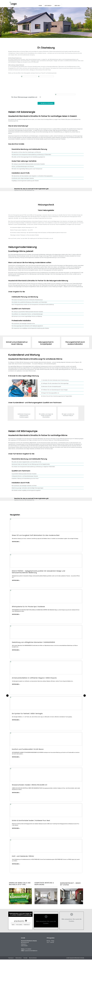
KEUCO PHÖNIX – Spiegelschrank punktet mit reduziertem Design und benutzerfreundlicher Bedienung (38, 572)
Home (40, 5)
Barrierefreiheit (33, 957)
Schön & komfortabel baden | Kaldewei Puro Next (31, 820)
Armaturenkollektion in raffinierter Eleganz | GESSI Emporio (34, 678)
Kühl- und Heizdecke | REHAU (23, 856)
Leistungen (48, 5)
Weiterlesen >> (16, 541)
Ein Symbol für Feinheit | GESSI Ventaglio (27, 714)
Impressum (11, 957)
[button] (46, 103)
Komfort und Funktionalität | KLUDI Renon (28, 749)
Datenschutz (19, 957)
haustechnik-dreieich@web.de (31, 950)
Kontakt (25, 957)
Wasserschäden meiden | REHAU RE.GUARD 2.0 (29, 785)
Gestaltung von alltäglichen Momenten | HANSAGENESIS (33, 642)
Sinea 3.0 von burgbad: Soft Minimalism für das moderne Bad (35, 535)
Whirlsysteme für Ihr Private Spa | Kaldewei (28, 607)
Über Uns (57, 5)
